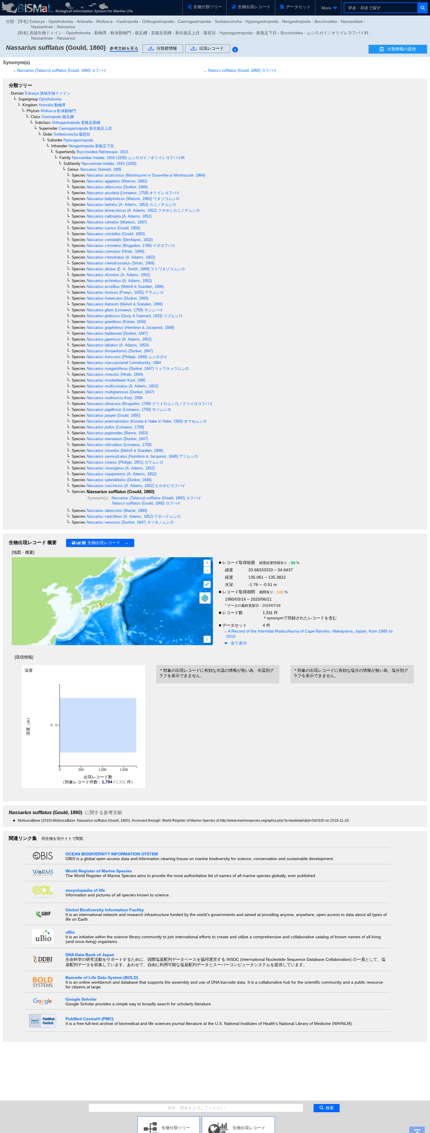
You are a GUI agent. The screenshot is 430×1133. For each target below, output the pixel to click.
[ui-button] (422, 8)
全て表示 (239, 643)
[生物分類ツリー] (168, 1118)
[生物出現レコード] (238, 1118)
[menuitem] (328, 8)
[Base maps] (205, 598)
